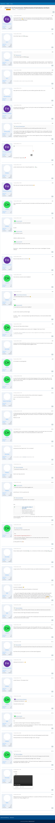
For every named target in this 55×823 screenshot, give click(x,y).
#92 (52, 217)
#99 (52, 375)
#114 (52, 678)
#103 (52, 446)
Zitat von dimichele (19, 467)
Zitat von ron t (18, 55)
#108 (52, 566)
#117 (52, 733)
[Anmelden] (51, 1)
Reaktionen (4, 26)
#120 (52, 794)
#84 (52, 70)
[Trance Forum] (0, 1)
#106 (52, 524)
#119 (52, 769)
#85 (52, 88)
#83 (52, 51)
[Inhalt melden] (52, 29)
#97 (52, 340)
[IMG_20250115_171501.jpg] (23, 150)
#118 (52, 751)
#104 (52, 464)
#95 (52, 291)
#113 (52, 659)
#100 (52, 392)
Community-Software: (27, 821)
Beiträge (4, 27)
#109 (52, 584)
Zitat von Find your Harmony (21, 294)
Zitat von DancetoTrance (20, 126)
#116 (52, 713)
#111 (52, 624)
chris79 (24, 332)
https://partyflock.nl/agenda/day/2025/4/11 (22, 535)
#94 (52, 274)
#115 (52, 696)
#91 (52, 201)
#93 (52, 256)
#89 (52, 164)
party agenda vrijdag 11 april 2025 (27, 507)
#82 (52, 33)
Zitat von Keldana (19, 527)
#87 (52, 123)
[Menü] (54, 1)
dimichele (24, 456)
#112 (52, 641)
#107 (52, 548)
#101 (52, 411)
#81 (52, 15)
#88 (52, 143)
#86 (52, 105)
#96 (52, 323)
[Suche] (48, 1)
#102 (52, 429)
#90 (52, 182)
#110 (52, 604)
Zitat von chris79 (19, 221)
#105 (52, 482)
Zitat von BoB (18, 644)
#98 (52, 359)
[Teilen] (53, 12)
